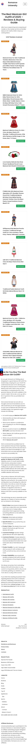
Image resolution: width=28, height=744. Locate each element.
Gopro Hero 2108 (6, 665)
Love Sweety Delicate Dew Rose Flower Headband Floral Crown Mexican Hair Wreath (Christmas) (13, 164)
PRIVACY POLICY (6, 712)
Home (3, 678)
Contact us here (15, 584)
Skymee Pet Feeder (6, 660)
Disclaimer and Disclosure (8, 644)
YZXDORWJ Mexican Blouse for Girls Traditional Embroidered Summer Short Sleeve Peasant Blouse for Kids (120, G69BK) (12, 354)
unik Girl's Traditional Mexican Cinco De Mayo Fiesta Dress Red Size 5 (13, 262)
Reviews (3, 680)
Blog (2, 683)
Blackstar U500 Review (7, 662)
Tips (3, 696)
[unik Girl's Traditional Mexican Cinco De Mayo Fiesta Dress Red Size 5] (14, 251)
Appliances (4, 694)
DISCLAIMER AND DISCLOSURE (9, 715)
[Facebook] (1, 370)
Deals (2, 686)
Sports (3, 699)
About (3, 649)
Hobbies (4, 702)
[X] (1, 372)
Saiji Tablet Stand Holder (8, 667)
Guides (3, 688)
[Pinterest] (1, 374)
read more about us (9, 586)
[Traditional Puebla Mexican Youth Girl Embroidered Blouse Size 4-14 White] (14, 281)
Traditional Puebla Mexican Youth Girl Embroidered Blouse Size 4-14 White (13, 291)
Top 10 (3, 691)
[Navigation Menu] (25, 4)
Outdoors (4, 704)
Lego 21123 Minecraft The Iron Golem (11, 670)
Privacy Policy (5, 646)
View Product (20, 72)
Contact (3, 652)
